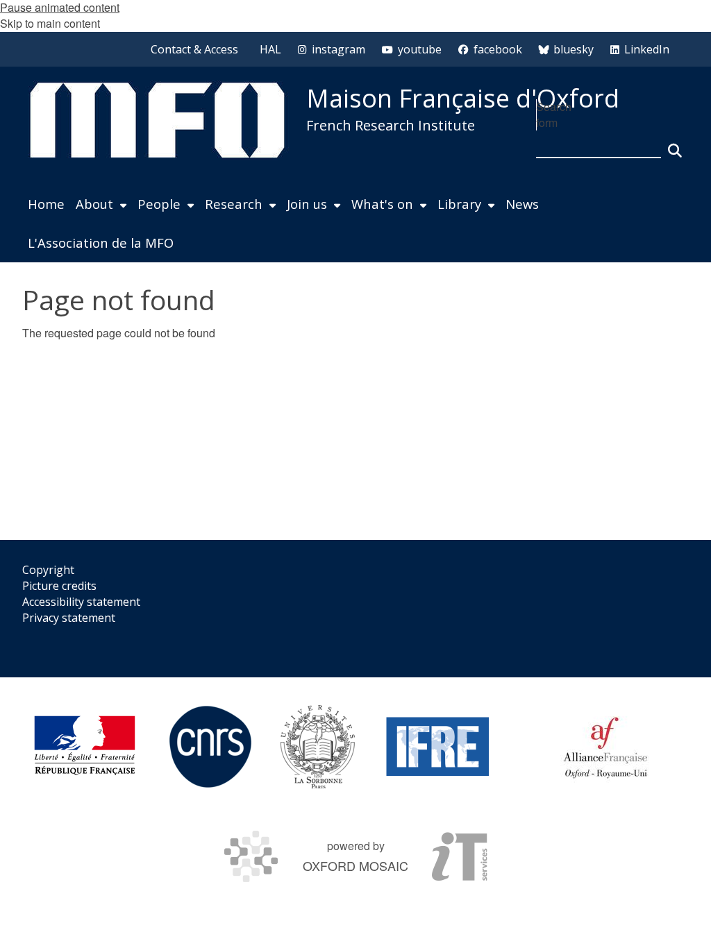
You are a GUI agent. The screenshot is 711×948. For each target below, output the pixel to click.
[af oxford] (605, 746)
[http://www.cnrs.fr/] (210, 746)
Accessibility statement (81, 601)
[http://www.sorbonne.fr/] (318, 746)
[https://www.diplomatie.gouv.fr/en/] (84, 746)
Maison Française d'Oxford (462, 98)
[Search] (675, 144)
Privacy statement (68, 617)
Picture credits (59, 585)
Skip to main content (50, 23)
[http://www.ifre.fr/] (438, 746)
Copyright (48, 569)
